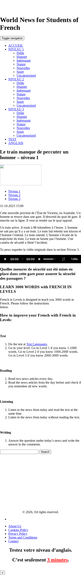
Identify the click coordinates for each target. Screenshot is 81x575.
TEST (12, 139)
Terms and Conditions (22, 537)
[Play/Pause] (5, 259)
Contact (13, 541)
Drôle (20, 53)
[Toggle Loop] (63, 259)
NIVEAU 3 (16, 109)
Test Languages (36, 344)
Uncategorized (26, 75)
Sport (20, 72)
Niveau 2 (14, 195)
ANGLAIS (15, 143)
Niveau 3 (14, 199)
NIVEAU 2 (16, 79)
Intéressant (24, 60)
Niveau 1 (14, 191)
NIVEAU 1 (16, 49)
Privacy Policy (17, 533)
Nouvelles (23, 68)
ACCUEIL (15, 45)
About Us (14, 526)
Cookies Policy (18, 530)
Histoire (22, 57)
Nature (21, 64)
